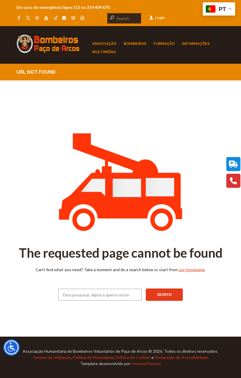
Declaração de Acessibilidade (181, 357)
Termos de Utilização (52, 357)
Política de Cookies (133, 357)
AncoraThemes (146, 363)
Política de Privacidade (93, 357)
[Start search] (111, 17)
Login (160, 17)
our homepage (191, 269)
